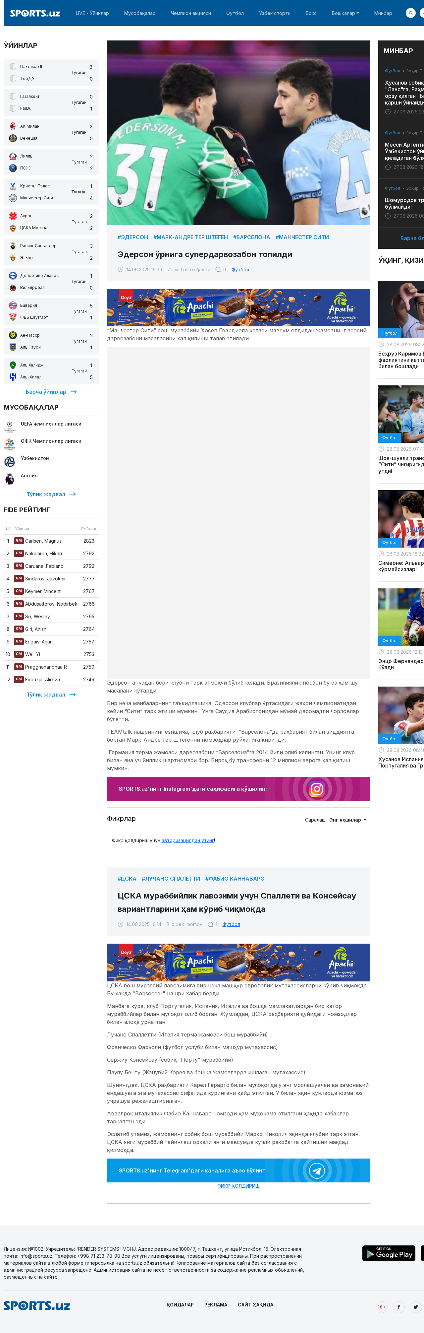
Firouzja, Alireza (38, 679)
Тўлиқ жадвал (45, 494)
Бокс (311, 13)
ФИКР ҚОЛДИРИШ (238, 1186)
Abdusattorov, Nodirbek (47, 604)
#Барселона (251, 237)
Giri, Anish (31, 629)
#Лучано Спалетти (171, 878)
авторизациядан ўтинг (188, 840)
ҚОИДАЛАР (180, 1304)
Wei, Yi (28, 654)
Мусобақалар (140, 13)
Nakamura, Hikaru (40, 553)
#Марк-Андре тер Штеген (190, 237)
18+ (382, 1306)
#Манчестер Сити (302, 237)
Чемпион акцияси (191, 13)
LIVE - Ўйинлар (92, 13)
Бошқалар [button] (343, 13)
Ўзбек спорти (275, 13)
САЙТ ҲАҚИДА (255, 1304)
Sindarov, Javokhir (41, 578)
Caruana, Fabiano (40, 566)
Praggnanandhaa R (41, 667)
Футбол (235, 13)
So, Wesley (33, 616)
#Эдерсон (133, 237)
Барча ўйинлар (46, 391)
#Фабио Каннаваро (235, 878)
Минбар (383, 13)
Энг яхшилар (345, 820)
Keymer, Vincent (38, 591)
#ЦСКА (127, 878)
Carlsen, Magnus (39, 541)
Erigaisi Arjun (34, 641)
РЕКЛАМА (215, 1304)
